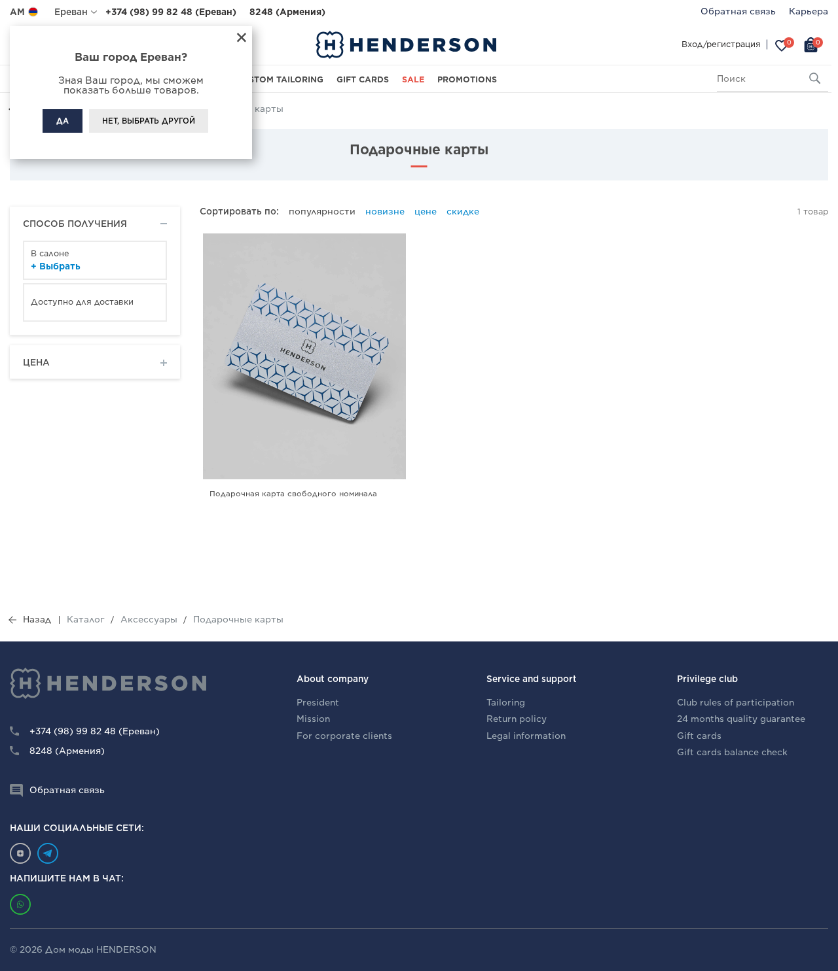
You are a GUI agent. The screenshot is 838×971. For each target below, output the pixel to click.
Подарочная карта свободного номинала (293, 493)
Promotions (467, 79)
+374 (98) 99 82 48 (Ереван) (170, 12)
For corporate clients (344, 736)
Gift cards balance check (732, 752)
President (318, 702)
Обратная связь (738, 11)
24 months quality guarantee (741, 719)
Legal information (526, 736)
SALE (413, 79)
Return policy (516, 719)
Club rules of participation (735, 702)
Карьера (808, 11)
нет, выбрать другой (148, 121)
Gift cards (363, 79)
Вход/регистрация (721, 44)
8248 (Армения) (287, 12)
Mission (313, 719)
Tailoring (505, 702)
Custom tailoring (279, 79)
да (62, 121)
